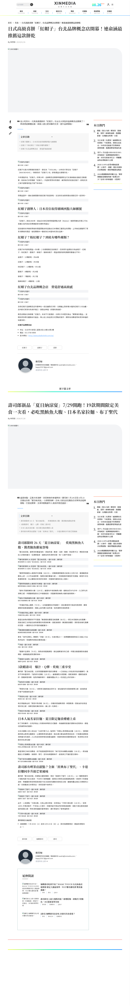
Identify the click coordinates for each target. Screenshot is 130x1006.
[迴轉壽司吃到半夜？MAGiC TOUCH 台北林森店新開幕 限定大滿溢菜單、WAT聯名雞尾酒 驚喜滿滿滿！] (30, 889)
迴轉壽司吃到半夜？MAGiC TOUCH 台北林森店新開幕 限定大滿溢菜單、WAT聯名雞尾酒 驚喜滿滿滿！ (61, 887)
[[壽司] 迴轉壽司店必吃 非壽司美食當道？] (30, 918)
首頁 (10, 22)
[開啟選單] (112, 4)
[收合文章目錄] (52, 137)
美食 (17, 22)
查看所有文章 (40, 370)
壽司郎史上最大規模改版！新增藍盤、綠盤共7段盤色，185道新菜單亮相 (62, 900)
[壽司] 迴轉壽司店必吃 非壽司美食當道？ (58, 913)
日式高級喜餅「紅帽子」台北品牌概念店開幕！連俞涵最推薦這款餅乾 (51, 22)
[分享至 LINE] (10, 127)
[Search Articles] (31, 4)
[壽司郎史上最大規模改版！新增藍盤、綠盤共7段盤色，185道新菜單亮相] (30, 904)
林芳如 (12, 42)
